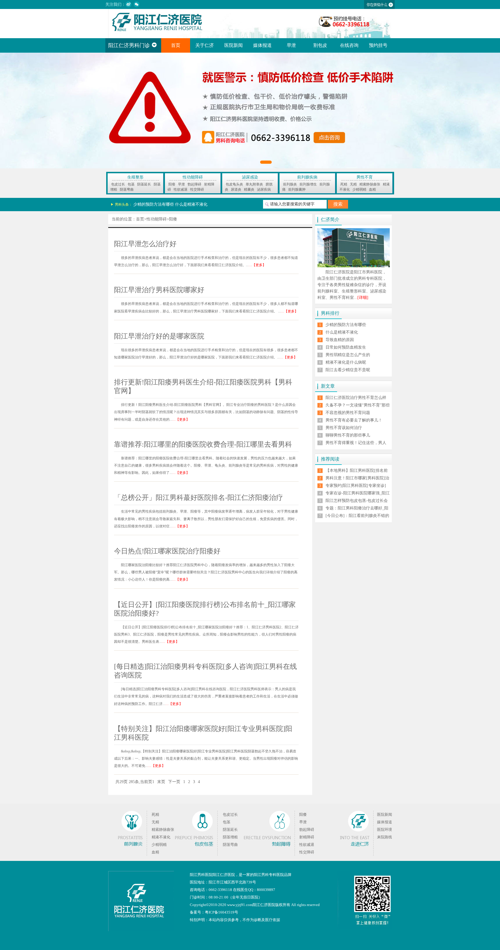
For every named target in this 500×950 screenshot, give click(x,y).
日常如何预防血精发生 (346, 347)
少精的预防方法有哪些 (153, 204)
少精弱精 (359, 189)
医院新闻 (233, 45)
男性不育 (364, 177)
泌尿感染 (250, 177)
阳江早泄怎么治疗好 (145, 244)
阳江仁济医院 (223, 874)
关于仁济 (204, 45)
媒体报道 (262, 45)
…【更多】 (257, 265)
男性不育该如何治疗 (344, 428)
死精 (343, 184)
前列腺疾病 (307, 177)
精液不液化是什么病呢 (346, 362)
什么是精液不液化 (191, 204)
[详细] (362, 297)
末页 (161, 782)
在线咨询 (349, 45)
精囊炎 (249, 189)
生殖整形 (135, 177)
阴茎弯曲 (127, 189)
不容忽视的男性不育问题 (348, 412)
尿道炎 (236, 189)
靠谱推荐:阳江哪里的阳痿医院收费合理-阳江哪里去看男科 (203, 444)
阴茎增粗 (230, 837)
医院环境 (384, 829)
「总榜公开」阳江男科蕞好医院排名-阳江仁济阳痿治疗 (198, 497)
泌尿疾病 (264, 189)
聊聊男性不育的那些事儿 (348, 435)
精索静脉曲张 (369, 184)
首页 (175, 45)
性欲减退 (181, 189)
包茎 (131, 184)
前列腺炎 (290, 184)
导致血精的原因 (340, 340)
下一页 (174, 782)
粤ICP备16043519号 (221, 912)
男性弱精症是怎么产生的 (348, 355)
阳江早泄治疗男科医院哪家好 (159, 290)
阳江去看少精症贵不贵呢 (348, 370)
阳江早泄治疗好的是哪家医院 (159, 336)
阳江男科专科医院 (269, 874)
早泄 (291, 45)
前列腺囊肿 (297, 189)
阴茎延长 (144, 184)
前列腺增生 (308, 184)
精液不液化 (161, 837)
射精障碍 (306, 837)
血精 (372, 189)
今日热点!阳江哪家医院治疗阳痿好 (167, 551)
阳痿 (171, 184)
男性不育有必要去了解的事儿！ (354, 420)
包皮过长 (118, 184)
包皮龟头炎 (234, 184)
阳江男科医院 (201, 874)
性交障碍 (197, 189)
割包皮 (320, 45)
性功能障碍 (193, 177)
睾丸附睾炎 (254, 184)
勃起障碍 (194, 184)
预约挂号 (378, 45)
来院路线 (384, 837)
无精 (353, 184)
